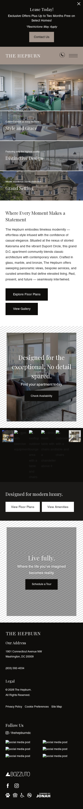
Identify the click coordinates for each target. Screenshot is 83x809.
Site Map (56, 706)
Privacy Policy (14, 706)
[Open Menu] (73, 55)
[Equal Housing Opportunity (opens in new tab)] (15, 795)
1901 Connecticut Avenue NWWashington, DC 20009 (24, 654)
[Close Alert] (79, 5)
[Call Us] (62, 55)
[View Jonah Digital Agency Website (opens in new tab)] (43, 795)
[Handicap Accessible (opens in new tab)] (22, 795)
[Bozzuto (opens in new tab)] (18, 774)
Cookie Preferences (37, 706)
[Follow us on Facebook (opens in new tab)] (7, 785)
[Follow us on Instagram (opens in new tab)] (16, 785)
